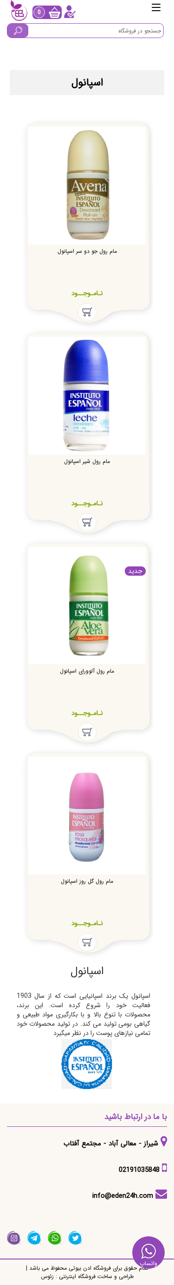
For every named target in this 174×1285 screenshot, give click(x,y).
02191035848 (139, 1170)
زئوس (47, 1276)
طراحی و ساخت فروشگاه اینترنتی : (94, 1276)
